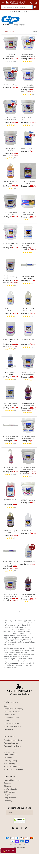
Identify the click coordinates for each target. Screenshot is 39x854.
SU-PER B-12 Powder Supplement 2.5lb (10, 404)
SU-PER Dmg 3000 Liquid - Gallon (28, 310)
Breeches (8, 783)
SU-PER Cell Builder (28, 531)
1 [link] (14, 612)
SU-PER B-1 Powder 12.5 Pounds (10, 244)
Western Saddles (11, 789)
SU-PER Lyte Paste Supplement (28, 277)
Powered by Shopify (25, 845)
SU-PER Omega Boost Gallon (10, 182)
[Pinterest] (26, 828)
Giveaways (8, 758)
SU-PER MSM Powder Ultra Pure (10, 213)
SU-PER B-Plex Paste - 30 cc (10, 563)
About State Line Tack (13, 740)
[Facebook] (13, 828)
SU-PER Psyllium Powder (10, 150)
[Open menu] (3, 2)
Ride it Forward (10, 749)
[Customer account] (31, 2)
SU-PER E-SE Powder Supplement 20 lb (28, 119)
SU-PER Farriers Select (28, 500)
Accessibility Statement (13, 769)
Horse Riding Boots (12, 780)
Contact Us (8, 720)
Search (7, 706)
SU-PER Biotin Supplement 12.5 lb (28, 86)
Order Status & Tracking (13, 709)
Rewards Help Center (12, 746)
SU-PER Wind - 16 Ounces (10, 373)
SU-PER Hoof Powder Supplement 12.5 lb (28, 437)
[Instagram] (17, 828)
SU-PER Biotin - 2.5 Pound (28, 341)
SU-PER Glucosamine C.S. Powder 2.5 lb (28, 244)
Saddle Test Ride (11, 755)
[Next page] (25, 612)
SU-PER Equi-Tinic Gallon (10, 310)
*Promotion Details (12, 717)
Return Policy (9, 715)
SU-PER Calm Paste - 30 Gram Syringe (10, 437)
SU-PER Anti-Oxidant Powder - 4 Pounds (10, 595)
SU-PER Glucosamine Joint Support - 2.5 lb (10, 277)
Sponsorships (9, 752)
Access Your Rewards (12, 726)
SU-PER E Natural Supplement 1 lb (28, 213)
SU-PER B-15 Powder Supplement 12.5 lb (28, 374)
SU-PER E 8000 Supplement (10, 55)
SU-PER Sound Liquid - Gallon (10, 532)
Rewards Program (11, 743)
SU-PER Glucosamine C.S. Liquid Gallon (28, 595)
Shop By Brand (10, 798)
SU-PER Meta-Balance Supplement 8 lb (28, 468)
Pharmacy (8, 801)
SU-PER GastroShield (10, 85)
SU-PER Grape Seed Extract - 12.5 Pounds (28, 55)
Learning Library (10, 761)
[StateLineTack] (15, 2)
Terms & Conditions (12, 766)
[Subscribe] (30, 812)
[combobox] (19, 7)
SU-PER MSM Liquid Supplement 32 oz (10, 501)
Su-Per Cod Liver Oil (28, 562)
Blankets (7, 786)
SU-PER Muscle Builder (28, 149)
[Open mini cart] (36, 2)
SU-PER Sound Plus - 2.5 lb (10, 341)
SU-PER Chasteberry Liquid (28, 183)
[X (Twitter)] (22, 828)
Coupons (7, 795)
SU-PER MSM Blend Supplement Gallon (28, 405)
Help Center (9, 729)
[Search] (35, 7)
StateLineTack (16, 845)
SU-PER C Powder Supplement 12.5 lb (10, 119)
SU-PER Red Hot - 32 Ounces (10, 468)
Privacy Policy (9, 763)
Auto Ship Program (11, 723)
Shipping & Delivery (12, 712)
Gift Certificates (10, 792)
